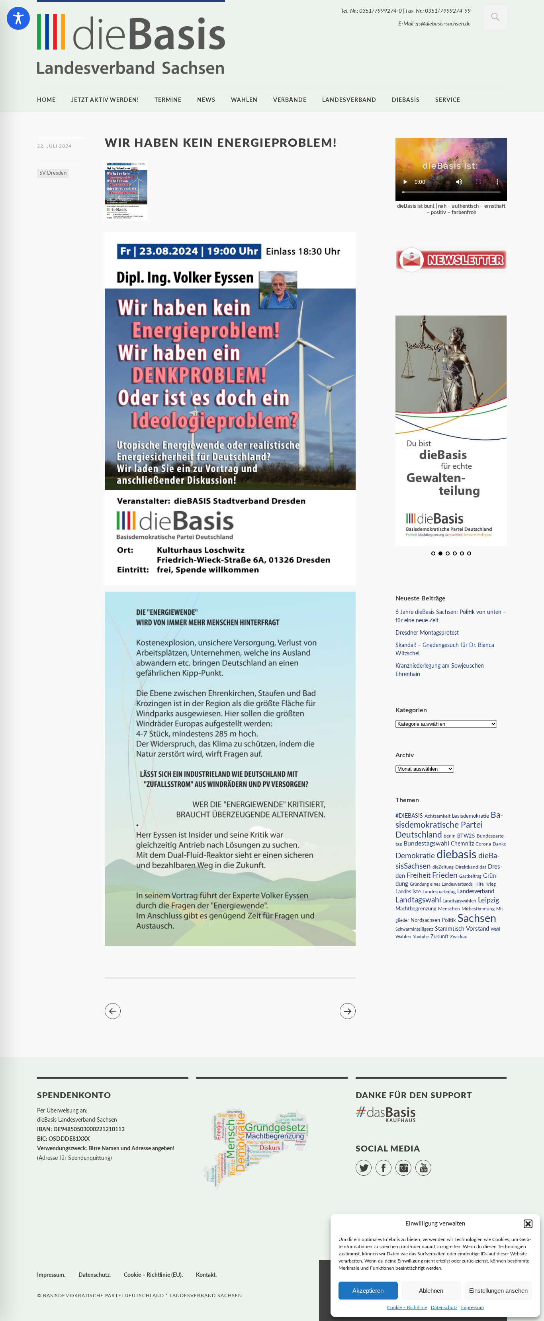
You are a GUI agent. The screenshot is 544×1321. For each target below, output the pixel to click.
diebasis (406, 100)
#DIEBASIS (409, 816)
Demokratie (415, 856)
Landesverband (349, 100)
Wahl (495, 929)
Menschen (449, 908)
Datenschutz (444, 1307)
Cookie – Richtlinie (407, 1307)
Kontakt (205, 1275)
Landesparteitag (439, 892)
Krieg (490, 884)
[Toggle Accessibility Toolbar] (18, 18)
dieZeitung (443, 867)
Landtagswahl (418, 900)
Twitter (371, 1164)
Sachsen (477, 918)
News (206, 100)
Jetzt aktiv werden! (105, 100)
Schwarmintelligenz (414, 929)
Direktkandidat (470, 867)
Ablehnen (431, 1290)
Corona (483, 844)
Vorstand (477, 929)
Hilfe (479, 884)
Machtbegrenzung (415, 908)
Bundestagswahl (426, 843)
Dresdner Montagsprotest (427, 633)
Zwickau (459, 937)
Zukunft (439, 936)
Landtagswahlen (459, 900)
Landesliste (408, 891)
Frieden (445, 875)
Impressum (472, 1307)
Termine (168, 100)
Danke (499, 844)
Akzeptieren (368, 1290)
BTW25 (466, 836)
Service (447, 100)
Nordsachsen (425, 920)
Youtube (421, 937)
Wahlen (244, 100)
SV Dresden (53, 173)
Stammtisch (449, 929)
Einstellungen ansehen (498, 1290)
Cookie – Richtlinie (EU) (153, 1275)
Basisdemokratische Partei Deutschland (449, 825)
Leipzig (488, 900)
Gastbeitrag (470, 876)
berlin (450, 836)
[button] (528, 1224)
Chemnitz (462, 844)
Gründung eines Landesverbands (441, 884)
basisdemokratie (470, 816)
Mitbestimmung (478, 908)
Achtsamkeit (437, 816)
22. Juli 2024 (54, 146)
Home (46, 100)
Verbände (290, 100)
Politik (449, 920)
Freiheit (419, 875)
